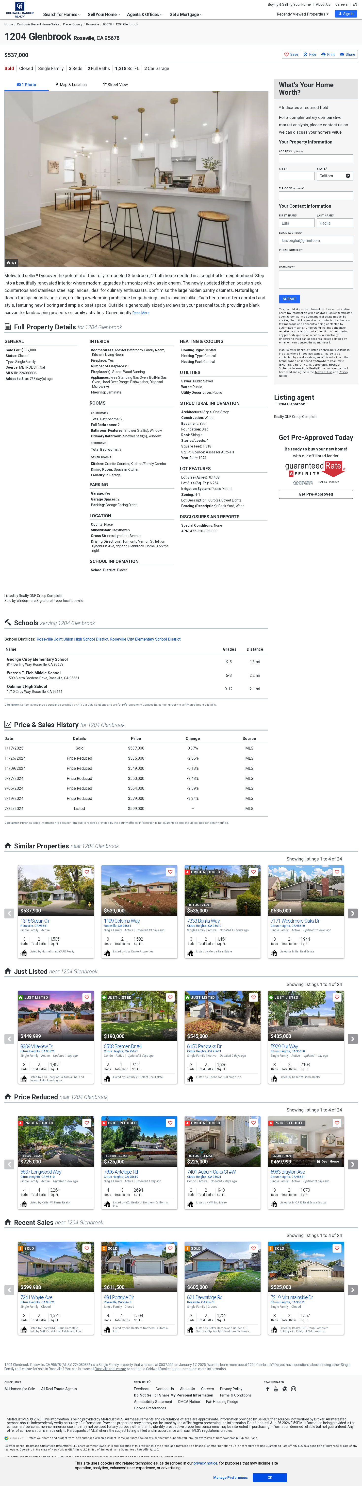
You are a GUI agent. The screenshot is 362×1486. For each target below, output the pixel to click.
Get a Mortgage (184, 14)
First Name (288, 215)
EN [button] (355, 4)
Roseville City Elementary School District (145, 639)
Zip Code (291, 188)
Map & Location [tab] (73, 84)
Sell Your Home (102, 14)
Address (291, 151)
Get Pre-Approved (316, 494)
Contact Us (165, 1389)
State (322, 168)
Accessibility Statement (153, 1401)
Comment (287, 267)
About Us (323, 4)
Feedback (141, 1389)
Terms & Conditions (235, 1395)
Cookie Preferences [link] (150, 1408)
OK (270, 1478)
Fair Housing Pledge (222, 1401)
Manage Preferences (230, 1477)
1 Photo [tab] (28, 84)
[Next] (353, 913)
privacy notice (205, 1463)
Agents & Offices (143, 14)
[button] (346, 14)
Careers (341, 4)
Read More (140, 313)
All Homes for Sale (19, 1389)
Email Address (291, 232)
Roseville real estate (110, 1369)
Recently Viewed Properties (301, 14)
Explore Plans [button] (248, 1438)
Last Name (325, 215)
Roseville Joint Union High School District (72, 639)
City (283, 168)
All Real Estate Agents (59, 1389)
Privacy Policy (231, 1389)
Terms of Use (323, 372)
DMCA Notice (189, 1401)
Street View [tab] (117, 84)
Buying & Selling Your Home (289, 4)
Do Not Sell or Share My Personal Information (173, 1395)
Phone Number (291, 250)
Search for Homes (60, 14)
